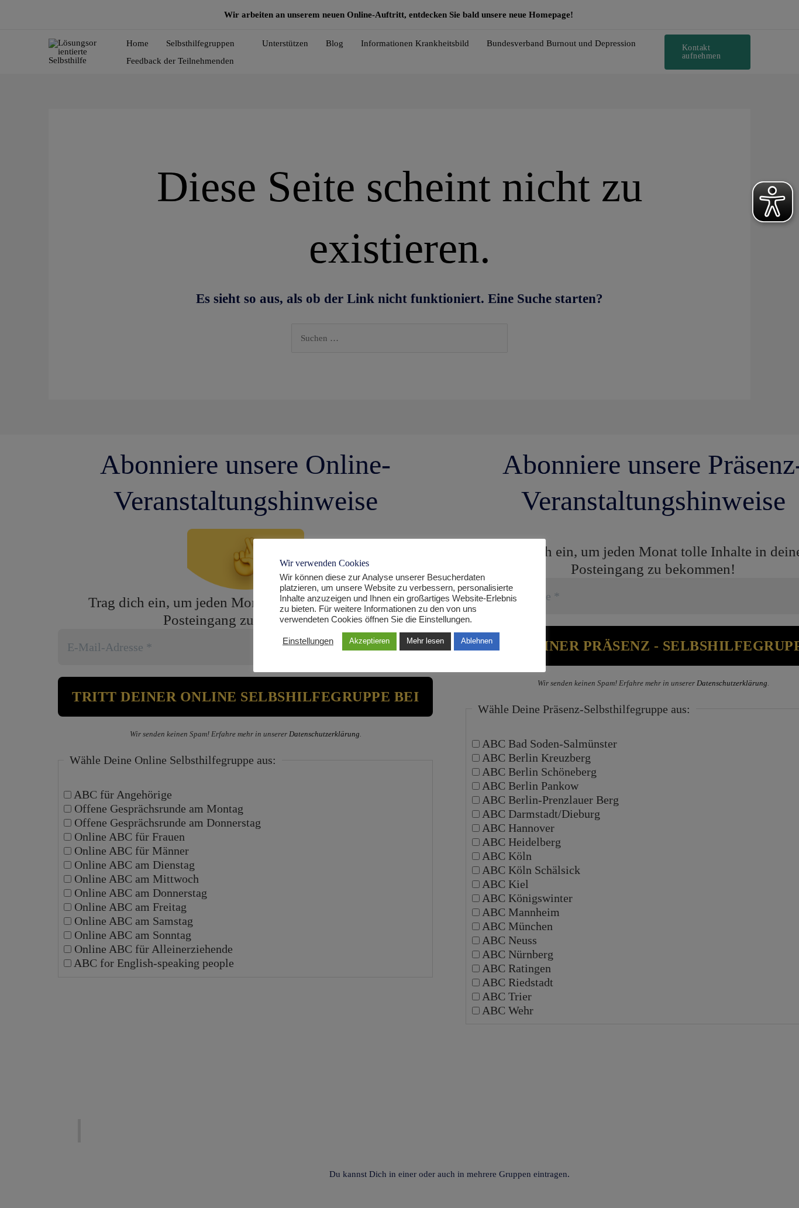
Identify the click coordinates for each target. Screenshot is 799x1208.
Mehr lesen (425, 640)
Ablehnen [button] (477, 640)
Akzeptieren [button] (369, 640)
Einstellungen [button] (308, 641)
